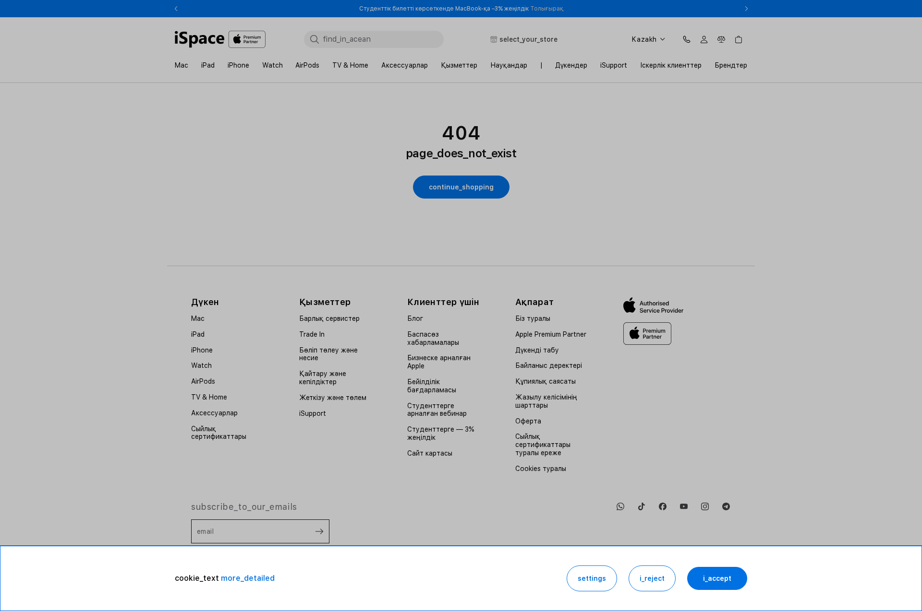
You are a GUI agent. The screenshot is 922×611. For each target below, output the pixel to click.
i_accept (717, 578)
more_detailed (248, 578)
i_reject (652, 578)
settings (592, 578)
